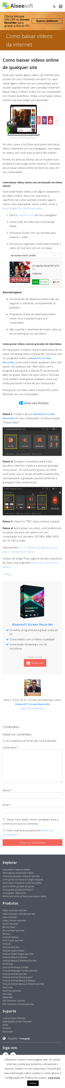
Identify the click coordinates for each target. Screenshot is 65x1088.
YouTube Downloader (30, 208)
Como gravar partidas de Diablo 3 (18, 889)
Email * (7, 804)
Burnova (6, 933)
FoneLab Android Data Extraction (18, 977)
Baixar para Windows (36, 402)
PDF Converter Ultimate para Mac (18, 1004)
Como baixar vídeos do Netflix (16, 869)
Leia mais (54, 1077)
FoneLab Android (10, 937)
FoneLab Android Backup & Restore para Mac (23, 983)
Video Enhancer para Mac (14, 920)
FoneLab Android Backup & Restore (19, 980)
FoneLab (6, 943)
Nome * (7, 790)
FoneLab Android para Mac (15, 973)
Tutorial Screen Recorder (14, 1018)
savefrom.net (26, 215)
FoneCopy (7, 994)
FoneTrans (7, 987)
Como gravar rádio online (14, 892)
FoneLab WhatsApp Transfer (16, 967)
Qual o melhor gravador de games (18, 886)
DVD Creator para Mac (13, 940)
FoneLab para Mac (11, 947)
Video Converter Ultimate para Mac (19, 913)
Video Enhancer (10, 917)
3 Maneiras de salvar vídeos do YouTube (21, 876)
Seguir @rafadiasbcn (32, 708)
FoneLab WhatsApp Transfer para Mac (20, 970)
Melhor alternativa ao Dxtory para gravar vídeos (24, 896)
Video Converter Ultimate (15, 910)
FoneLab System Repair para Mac (18, 953)
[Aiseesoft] (32, 6)
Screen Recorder (10, 923)
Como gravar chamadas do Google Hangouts (23, 879)
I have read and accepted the (28, 832)
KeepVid (7, 208)
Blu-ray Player (9, 927)
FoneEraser (8, 963)
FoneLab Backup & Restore (15, 957)
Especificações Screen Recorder (17, 1021)
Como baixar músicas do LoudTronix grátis (22, 882)
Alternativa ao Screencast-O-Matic (18, 872)
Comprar (7, 1028)
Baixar (5, 1024)
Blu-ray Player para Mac (13, 930)
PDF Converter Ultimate (14, 1000)
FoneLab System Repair (14, 950)
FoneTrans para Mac (12, 990)
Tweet (7, 574)
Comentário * (11, 747)
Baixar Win (37, 663)
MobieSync (8, 997)
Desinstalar (8, 1031)
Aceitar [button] (33, 1083)
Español (12, 1038)
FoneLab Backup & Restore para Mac (19, 960)
